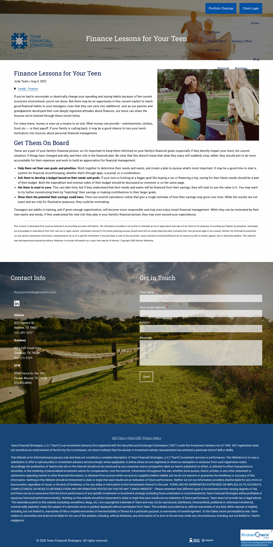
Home (255, 23)
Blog (256, 59)
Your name (161, 292)
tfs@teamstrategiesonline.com (35, 292)
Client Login (251, 8)
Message (160, 337)
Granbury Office (242, 41)
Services (223, 59)
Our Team (213, 32)
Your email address (167, 307)
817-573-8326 (23, 358)
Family (22, 88)
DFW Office (214, 50)
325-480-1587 (23, 332)
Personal (223, 68)
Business (241, 68)
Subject (159, 322)
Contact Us (251, 77)
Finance (33, 88)
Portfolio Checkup (221, 8)
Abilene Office (216, 41)
